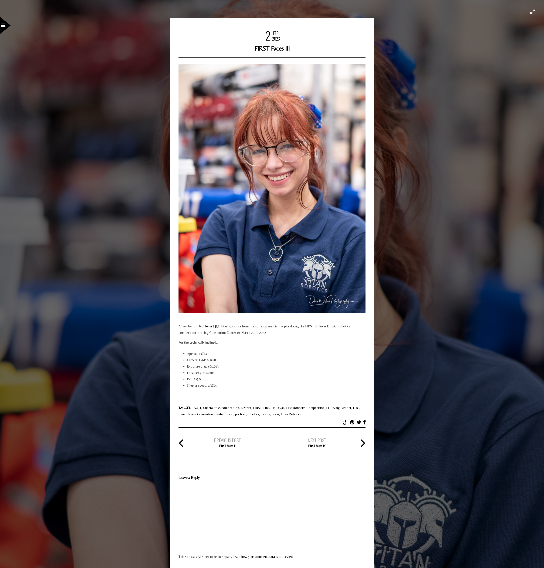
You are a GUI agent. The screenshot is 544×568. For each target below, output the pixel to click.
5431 (197, 408)
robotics (253, 414)
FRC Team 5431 (208, 326)
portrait (240, 414)
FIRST (257, 408)
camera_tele (211, 408)
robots (265, 414)
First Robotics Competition (305, 408)
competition (230, 408)
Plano (229, 414)
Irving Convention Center (206, 414)
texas (275, 414)
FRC (356, 408)
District (246, 408)
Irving (182, 414)
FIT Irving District (338, 408)
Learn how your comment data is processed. (263, 557)
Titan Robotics (291, 414)
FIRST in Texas (273, 408)
